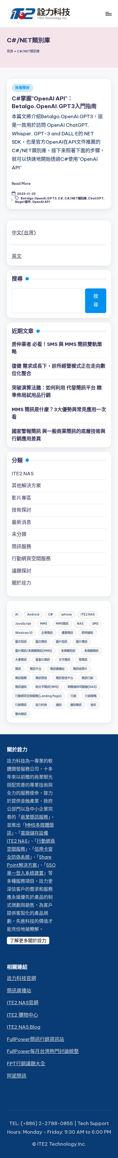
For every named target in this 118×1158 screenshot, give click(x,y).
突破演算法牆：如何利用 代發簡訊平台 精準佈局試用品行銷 (57, 391)
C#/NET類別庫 (75, 198)
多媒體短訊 (68, 651)
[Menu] (108, 13)
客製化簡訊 (43, 660)
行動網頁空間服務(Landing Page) (38, 696)
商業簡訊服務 (34, 817)
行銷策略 (91, 696)
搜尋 (17, 278)
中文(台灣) (24, 232)
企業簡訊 (47, 633)
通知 (59, 705)
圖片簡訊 (81, 642)
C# (60, 198)
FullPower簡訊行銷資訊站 (35, 1039)
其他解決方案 (26, 485)
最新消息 (21, 522)
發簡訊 (83, 660)
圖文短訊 (21, 642)
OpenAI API (41, 202)
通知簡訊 (76, 705)
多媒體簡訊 (91, 651)
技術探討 (22, 88)
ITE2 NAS (23, 473)
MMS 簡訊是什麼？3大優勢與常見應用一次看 (59, 413)
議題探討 (21, 571)
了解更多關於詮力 (28, 940)
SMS (95, 623)
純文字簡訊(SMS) (47, 687)
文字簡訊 (64, 660)
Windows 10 (23, 633)
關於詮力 (21, 583)
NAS (80, 623)
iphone (66, 614)
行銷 (73, 696)
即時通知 (87, 633)
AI (16, 614)
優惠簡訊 (67, 633)
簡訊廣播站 (57, 669)
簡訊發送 (41, 678)
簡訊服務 (21, 546)
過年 (93, 705)
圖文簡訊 (41, 642)
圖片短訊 (61, 642)
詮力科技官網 (21, 978)
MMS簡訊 (62, 623)
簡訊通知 (21, 687)
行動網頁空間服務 (31, 558)
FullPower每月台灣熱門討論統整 (43, 1051)
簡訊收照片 (80, 669)
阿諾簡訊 (16, 1076)
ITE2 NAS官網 (22, 1002)
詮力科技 (41, 705)
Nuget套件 (23, 202)
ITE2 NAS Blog (23, 1027)
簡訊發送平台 (64, 678)
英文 (16, 256)
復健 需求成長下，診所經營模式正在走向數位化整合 (58, 370)
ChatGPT (95, 198)
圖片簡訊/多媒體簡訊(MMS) (33, 651)
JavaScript (23, 623)
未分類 (19, 534)
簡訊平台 (35, 669)
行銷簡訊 (21, 705)
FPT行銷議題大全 (26, 1063)
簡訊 (18, 669)
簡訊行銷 (87, 678)
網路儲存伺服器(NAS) (82, 687)
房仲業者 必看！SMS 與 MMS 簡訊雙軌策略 (57, 348)
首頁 (10, 51)
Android (33, 614)
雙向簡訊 (21, 714)
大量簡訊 (21, 660)
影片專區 (21, 498)
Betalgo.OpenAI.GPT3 (38, 198)
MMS (43, 623)
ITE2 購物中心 (22, 1015)
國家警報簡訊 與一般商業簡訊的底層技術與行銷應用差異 (58, 435)
